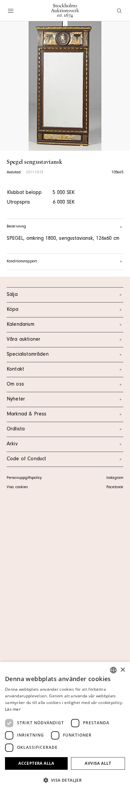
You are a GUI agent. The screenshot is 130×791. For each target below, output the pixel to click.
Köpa (13, 309)
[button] (65, 780)
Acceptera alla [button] (36, 763)
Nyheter (16, 399)
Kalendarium (20, 324)
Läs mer (13, 709)
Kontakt (15, 369)
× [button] (122, 669)
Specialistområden (28, 354)
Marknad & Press (26, 414)
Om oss (15, 384)
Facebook (114, 487)
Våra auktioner (23, 339)
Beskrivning (16, 227)
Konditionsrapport (22, 262)
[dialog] (65, 726)
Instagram (114, 478)
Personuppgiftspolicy (24, 478)
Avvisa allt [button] (98, 763)
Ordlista (16, 429)
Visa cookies (17, 487)
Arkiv (12, 444)
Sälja (12, 295)
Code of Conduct (26, 459)
